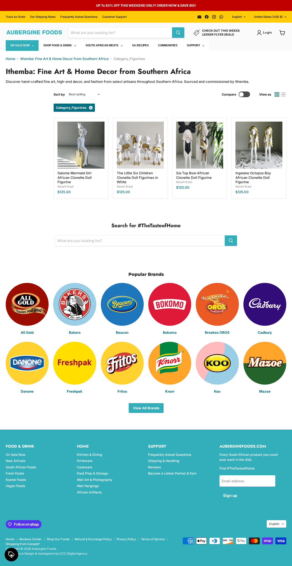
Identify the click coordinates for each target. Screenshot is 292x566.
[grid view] (277, 94)
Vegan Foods (15, 486)
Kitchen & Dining (89, 454)
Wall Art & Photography (94, 480)
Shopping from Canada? (23, 544)
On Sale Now (16, 454)
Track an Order (16, 16)
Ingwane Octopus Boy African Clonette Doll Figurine (253, 177)
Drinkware (84, 461)
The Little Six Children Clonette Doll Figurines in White (137, 177)
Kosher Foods (16, 480)
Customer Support (114, 16)
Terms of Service (153, 539)
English (237, 16)
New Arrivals (16, 461)
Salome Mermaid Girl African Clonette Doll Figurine (74, 177)
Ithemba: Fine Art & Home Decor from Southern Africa (64, 59)
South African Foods (21, 467)
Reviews (154, 467)
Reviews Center (30, 539)
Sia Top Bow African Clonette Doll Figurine (194, 175)
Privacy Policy (126, 539)
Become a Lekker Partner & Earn (172, 473)
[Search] (178, 32)
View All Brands (146, 408)
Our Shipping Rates (43, 16)
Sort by (59, 94)
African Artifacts (89, 492)
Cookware (84, 467)
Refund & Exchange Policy (93, 539)
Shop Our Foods (58, 539)
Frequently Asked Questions (79, 16)
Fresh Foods (15, 473)
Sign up (230, 495)
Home (10, 59)
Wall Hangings (88, 486)
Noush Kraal (65, 186)
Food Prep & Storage (92, 473)
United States (268, 16)
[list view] (283, 94)
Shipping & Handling (163, 461)
